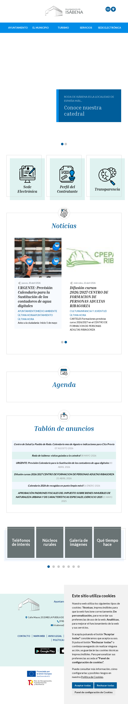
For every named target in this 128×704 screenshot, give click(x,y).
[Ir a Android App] (44, 650)
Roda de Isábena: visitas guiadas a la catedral (56, 455)
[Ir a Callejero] (113, 9)
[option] (20, 542)
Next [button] (124, 542)
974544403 (64, 621)
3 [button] (58, 566)
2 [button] (53, 566)
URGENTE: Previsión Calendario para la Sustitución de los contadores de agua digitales (35, 297)
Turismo (63, 27)
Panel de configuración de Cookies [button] (94, 692)
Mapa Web (39, 636)
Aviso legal (55, 636)
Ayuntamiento (18, 27)
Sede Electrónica (109, 27)
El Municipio (40, 27)
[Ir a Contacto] (108, 9)
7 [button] (78, 566)
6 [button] (73, 566)
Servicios (86, 27)
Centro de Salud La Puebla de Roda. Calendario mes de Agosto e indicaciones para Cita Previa (64, 444)
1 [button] (48, 566)
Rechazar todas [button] (105, 685)
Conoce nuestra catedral (83, 110)
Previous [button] (4, 542)
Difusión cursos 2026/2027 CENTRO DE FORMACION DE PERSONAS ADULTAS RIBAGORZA (89, 297)
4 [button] (63, 566)
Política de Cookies (92, 676)
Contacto (24, 636)
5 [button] (68, 566)
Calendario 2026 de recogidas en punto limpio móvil (55, 485)
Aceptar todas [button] (83, 685)
